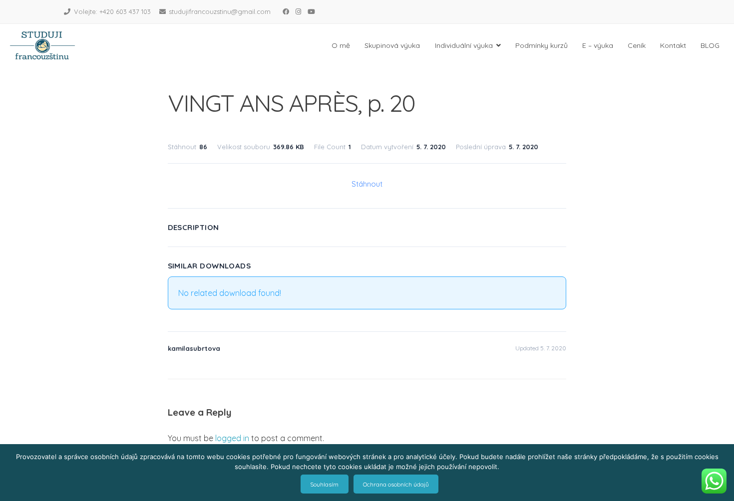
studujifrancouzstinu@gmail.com (220, 11)
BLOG (710, 45)
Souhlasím (324, 484)
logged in (232, 438)
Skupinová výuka (392, 45)
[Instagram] (298, 11)
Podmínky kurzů (541, 45)
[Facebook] (285, 11)
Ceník (637, 45)
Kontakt (673, 45)
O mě (341, 45)
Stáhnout (367, 184)
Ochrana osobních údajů (396, 484)
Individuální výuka (464, 45)
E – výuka (597, 45)
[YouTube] (311, 11)
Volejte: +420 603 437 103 (112, 11)
